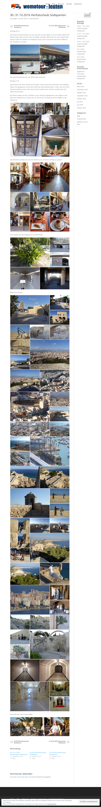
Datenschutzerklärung (53, 8)
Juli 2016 (80, 102)
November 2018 (82, 90)
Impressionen (81, 119)
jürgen (15, 19)
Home (48, 4)
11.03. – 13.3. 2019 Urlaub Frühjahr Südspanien (83, 36)
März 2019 (80, 86)
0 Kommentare (34, 19)
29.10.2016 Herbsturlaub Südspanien (81, 76)
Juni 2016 (80, 105)
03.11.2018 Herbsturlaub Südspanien (81, 59)
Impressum (78, 4)
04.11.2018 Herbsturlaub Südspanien (81, 51)
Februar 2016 (81, 108)
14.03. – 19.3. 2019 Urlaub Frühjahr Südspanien (83, 28)
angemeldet (21, 777)
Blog (53, 4)
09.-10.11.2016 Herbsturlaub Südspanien (18, 753)
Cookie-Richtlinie (51, 804)
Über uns (61, 4)
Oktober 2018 (81, 93)
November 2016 (82, 96)
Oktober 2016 (81, 99)
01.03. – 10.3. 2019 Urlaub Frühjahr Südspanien (83, 44)
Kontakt (69, 4)
